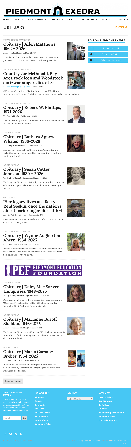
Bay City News (105, 401)
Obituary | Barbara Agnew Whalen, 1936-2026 (28, 139)
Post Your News (42, 412)
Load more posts (13, 381)
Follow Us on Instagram (111, 60)
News (18, 19)
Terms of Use (41, 420)
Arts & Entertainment (17, 69)
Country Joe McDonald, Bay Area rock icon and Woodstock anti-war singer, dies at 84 (33, 78)
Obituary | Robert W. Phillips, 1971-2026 (32, 109)
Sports (71, 19)
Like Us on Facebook (110, 48)
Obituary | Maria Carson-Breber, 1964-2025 (28, 354)
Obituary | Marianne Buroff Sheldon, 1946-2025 (30, 321)
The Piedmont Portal (108, 420)
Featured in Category (17, 40)
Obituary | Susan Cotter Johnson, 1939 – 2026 (26, 171)
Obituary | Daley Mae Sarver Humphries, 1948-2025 (31, 289)
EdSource (103, 409)
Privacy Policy (41, 416)
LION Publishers (106, 397)
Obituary (9, 197)
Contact (121, 19)
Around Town (36, 19)
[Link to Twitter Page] (11, 433)
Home (6, 19)
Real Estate (88, 19)
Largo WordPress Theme (89, 440)
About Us (39, 397)
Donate (106, 19)
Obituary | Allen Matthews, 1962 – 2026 (30, 46)
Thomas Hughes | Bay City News (16, 87)
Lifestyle (56, 19)
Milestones (10, 347)
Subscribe (119, 27)
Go (24, 418)
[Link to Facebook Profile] (6, 433)
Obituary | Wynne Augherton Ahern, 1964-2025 (31, 238)
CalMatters (104, 405)
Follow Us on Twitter (110, 54)
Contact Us (40, 405)
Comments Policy (43, 424)
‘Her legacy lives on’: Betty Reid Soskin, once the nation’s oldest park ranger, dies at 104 (32, 206)
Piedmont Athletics (108, 416)
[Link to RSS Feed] (21, 433)
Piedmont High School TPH (111, 412)
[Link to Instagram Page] (16, 433)
